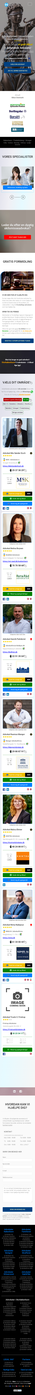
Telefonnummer (7, 1177)
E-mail (5, 1171)
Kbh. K (5, 404)
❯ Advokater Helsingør (9, 1322)
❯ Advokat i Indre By (26, 1277)
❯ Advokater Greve (25, 1312)
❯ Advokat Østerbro (8, 1240)
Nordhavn (28, 404)
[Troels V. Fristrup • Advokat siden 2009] (17, 999)
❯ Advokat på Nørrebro (26, 1286)
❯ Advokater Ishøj (26, 1322)
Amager (29, 140)
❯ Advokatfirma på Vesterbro (8, 1279)
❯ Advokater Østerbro (9, 1263)
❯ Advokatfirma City (26, 1256)
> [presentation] (23, 197)
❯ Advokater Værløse (26, 1349)
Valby (5, 143)
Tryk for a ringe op (15, 494)
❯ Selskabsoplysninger (26, 1376)
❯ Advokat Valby (8, 1245)
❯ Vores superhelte (8, 1366)
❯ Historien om (9, 1362)
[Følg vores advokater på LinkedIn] (7, 507)
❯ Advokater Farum (25, 1303)
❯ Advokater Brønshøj (9, 1312)
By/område (6, 1164)
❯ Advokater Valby (9, 1268)
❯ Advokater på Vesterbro (26, 1236)
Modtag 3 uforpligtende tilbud (17, 341)
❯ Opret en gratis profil (26, 1364)
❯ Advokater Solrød (9, 1347)
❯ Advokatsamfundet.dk (9, 1372)
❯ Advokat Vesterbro (9, 1236)
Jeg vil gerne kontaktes (17, 71)
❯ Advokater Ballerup (9, 1308)
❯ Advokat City (9, 1234)
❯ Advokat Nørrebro (8, 1241)
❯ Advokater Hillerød (9, 1326)
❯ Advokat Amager (8, 1243)
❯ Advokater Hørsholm (25, 1321)
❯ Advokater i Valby (26, 1247)
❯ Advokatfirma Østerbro (26, 1263)
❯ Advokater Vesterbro (8, 1257)
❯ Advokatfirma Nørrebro (26, 1264)
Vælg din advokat (17, 64)
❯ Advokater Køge (25, 1330)
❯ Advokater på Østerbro (26, 1241)
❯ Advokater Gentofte (25, 1308)
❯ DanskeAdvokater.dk (8, 1374)
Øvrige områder (17, 412)
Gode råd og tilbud (19, 499)
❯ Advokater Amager (9, 1266)
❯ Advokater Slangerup (9, 1346)
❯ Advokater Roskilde (9, 1340)
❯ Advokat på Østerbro (26, 1284)
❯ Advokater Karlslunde (25, 1324)
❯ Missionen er (9, 1364)
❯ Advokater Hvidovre (9, 1330)
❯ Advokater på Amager (26, 1245)
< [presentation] (12, 197)
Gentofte (17, 144)
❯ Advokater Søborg (25, 1338)
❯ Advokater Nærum (9, 1338)
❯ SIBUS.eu (26, 1366)
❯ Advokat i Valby (26, 1289)
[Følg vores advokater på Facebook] (4, 507)
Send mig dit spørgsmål (18, 504)
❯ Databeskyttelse (26, 1374)
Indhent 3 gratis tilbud (12, 399)
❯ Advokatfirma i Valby (8, 1291)
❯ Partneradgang (26, 1362)
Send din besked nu (17, 1209)
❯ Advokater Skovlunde (9, 1344)
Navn (4, 1157)
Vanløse (10, 143)
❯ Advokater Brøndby (9, 1310)
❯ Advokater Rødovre (9, 1342)
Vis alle (25, 399)
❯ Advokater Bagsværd (9, 1306)
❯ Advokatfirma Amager (26, 1266)
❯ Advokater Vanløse (26, 1346)
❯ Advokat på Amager (26, 1288)
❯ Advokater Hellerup (9, 1321)
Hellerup (23, 143)
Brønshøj (16, 143)
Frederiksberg (19, 140)
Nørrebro (8, 408)
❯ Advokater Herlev (9, 1324)
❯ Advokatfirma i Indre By (9, 1277)
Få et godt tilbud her (17, 237)
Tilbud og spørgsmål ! (19, 594)
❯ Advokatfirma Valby (26, 1268)
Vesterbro (12, 404)
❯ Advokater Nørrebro (9, 1264)
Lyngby (29, 143)
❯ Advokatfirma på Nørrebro (9, 1286)
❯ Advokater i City (26, 1234)
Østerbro (20, 404)
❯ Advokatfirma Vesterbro (26, 1257)
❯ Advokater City (9, 1256)
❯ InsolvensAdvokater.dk (9, 1376)
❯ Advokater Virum (25, 1347)
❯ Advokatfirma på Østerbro (9, 1284)
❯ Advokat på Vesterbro (26, 1279)
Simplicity (23, 1381)
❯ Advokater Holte (9, 1328)
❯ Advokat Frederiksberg (9, 1238)
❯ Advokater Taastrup (25, 1340)
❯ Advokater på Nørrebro (26, 1243)
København (8, 140)
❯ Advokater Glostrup (25, 1310)
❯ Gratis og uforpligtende (26, 1372)
